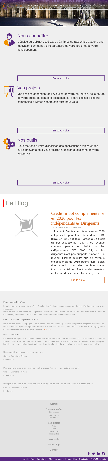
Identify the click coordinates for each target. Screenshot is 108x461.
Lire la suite (78, 279)
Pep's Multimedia (98, 459)
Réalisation (84, 459)
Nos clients (54, 417)
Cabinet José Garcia (14, 6)
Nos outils (65, 5)
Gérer (54, 429)
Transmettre (54, 434)
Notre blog (78, 5)
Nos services (54, 415)
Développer (54, 431)
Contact (103, 5)
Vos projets (51, 5)
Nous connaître (35, 5)
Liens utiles (72, 459)
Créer (54, 426)
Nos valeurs (54, 412)
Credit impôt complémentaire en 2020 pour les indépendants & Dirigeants (77, 218)
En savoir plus (61, 78)
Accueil (54, 404)
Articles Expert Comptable (35, 459)
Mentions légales (56, 459)
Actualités (91, 5)
